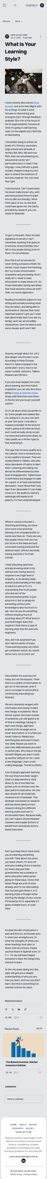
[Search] (15, 5)
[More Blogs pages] (34, 1128)
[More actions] (40, 36)
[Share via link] (25, 1009)
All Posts (6, 21)
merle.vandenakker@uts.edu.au (23, 1156)
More (17, 21)
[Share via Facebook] (6, 1009)
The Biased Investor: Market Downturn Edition (22, 1063)
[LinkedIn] (23, 1161)
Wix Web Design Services (23, 1172)
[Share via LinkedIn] (19, 1009)
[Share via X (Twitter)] (12, 1009)
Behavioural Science (13, 1001)
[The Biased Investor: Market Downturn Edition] (23, 1045)
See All (39, 1028)
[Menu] (4, 5)
